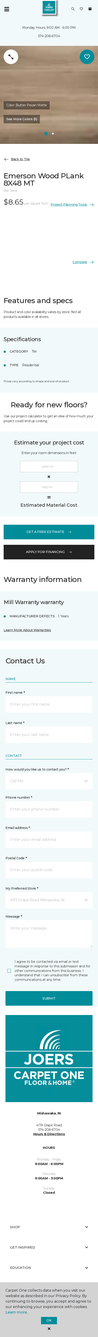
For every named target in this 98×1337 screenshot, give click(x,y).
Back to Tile (20, 159)
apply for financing (45, 552)
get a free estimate (45, 532)
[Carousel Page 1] (46, 134)
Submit (49, 998)
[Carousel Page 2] (53, 133)
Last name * (14, 722)
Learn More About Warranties (27, 630)
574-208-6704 (49, 36)
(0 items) (90, 8)
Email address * (17, 827)
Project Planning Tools (69, 204)
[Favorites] (81, 9)
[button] (73, 9)
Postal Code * (16, 858)
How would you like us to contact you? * (37, 769)
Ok (48, 1320)
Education (20, 1268)
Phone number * (18, 797)
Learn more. (16, 1312)
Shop (15, 1227)
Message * (13, 916)
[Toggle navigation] (7, 9)
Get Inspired (22, 1247)
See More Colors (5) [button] (21, 119)
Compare (79, 262)
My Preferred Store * (21, 888)
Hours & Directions (49, 1134)
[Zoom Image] (11, 56)
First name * (15, 692)
